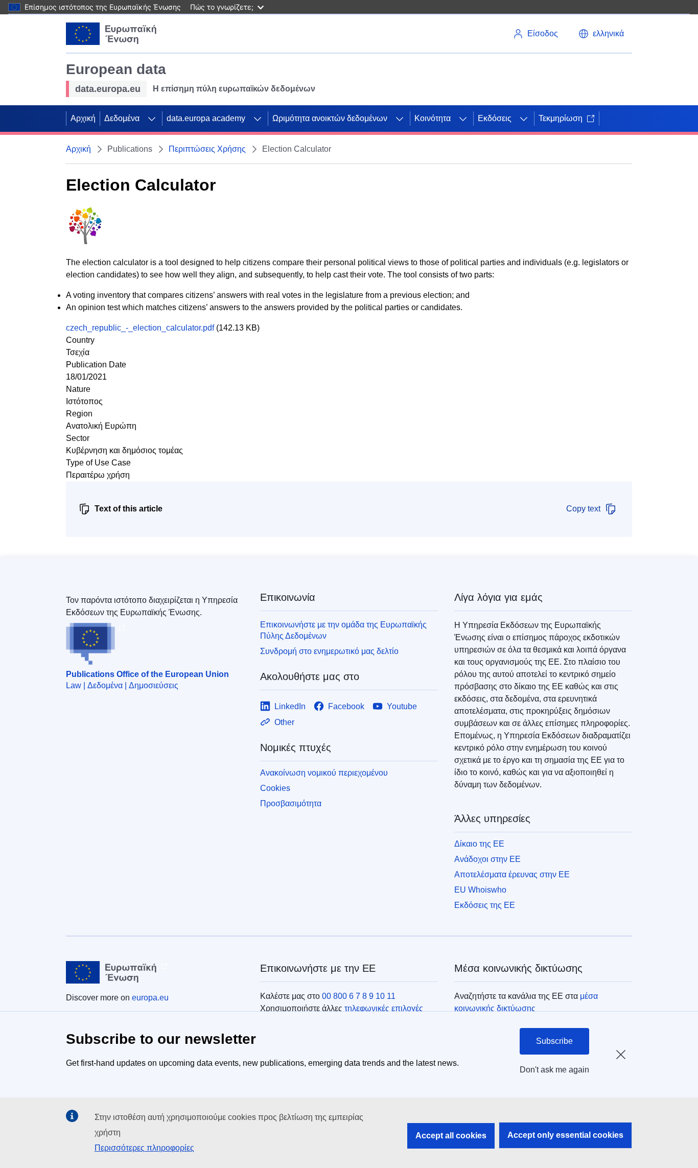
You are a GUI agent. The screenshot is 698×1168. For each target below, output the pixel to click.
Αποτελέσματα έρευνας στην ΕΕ (512, 874)
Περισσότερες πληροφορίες (144, 1147)
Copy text (583, 508)
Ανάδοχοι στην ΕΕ (487, 859)
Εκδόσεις (494, 118)
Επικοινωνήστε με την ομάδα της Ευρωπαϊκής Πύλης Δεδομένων (343, 630)
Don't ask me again (554, 1069)
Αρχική (83, 118)
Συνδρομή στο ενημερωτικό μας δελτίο (329, 651)
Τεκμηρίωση (561, 118)
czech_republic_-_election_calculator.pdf (140, 327)
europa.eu (150, 997)
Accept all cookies (450, 1135)
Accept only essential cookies (565, 1135)
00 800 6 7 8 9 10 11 (358, 996)
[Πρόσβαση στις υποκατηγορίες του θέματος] (152, 118)
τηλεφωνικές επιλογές (383, 1008)
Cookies (275, 788)
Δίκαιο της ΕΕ (479, 843)
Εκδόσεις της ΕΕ (484, 905)
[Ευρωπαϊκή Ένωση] (111, 33)
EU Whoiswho (480, 889)
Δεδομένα (121, 118)
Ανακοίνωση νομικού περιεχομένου (324, 772)
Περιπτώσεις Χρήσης (207, 149)
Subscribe (554, 1041)
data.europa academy (206, 118)
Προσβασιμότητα (290, 803)
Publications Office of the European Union (147, 674)
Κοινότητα (432, 118)
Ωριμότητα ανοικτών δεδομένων (329, 118)
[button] (601, 33)
